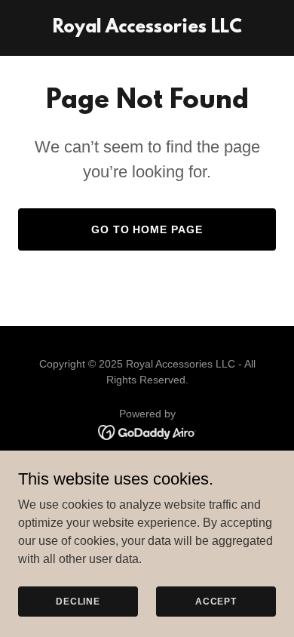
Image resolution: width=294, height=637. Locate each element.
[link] (147, 28)
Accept (216, 600)
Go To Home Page (147, 229)
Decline (78, 600)
